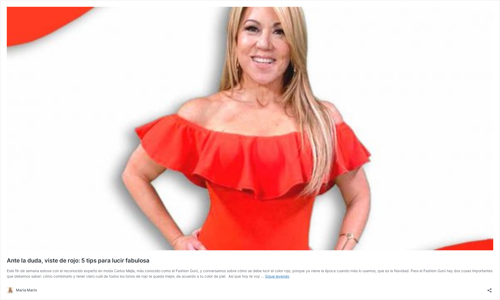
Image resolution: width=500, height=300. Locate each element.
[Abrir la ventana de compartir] (489, 289)
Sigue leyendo (277, 276)
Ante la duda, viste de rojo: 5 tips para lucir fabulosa (78, 260)
